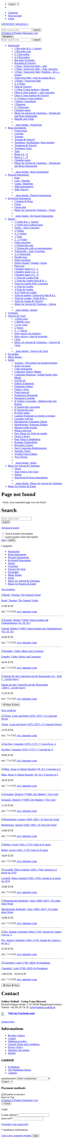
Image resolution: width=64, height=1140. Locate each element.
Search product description (19, 533)
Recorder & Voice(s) (25, 63)
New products (8, 710)
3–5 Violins (20, 233)
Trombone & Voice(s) (25, 145)
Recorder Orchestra (24, 60)
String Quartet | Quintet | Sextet (30, 263)
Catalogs (12, 1072)
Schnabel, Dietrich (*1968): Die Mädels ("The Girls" (28, 799)
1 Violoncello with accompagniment (33, 248)
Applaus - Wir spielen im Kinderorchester (35, 362)
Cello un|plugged (23, 368)
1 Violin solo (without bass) (28, 224)
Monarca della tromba (25, 427)
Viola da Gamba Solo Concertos (31, 283)
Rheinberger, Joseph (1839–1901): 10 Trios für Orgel (28, 825)
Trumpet (18, 136)
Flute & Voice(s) (23, 86)
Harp (17, 177)
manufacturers (8, 1078)
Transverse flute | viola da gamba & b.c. (34, 77)
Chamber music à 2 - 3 (26, 268)
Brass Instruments (17, 127)
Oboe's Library (22, 436)
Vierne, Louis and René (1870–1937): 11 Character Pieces (31, 724)
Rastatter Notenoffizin (25, 442)
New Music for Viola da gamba (30, 433)
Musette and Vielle (24, 119)
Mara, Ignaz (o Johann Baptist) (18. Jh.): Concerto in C (29, 774)
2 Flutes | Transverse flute (27, 80)
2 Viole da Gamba (23, 286)
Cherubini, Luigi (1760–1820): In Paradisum (24, 968)
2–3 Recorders (22, 54)
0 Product (6, 33)
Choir (17, 339)
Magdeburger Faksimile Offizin (30, 421)
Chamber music (22, 110)
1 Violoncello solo (23, 245)
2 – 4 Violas (20, 239)
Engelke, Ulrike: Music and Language (21, 656)
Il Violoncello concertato (27, 407)
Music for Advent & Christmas (24, 465)
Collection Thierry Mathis (27, 371)
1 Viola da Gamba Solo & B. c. (30, 280)
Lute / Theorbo (22, 180)
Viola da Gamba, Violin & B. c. (30, 298)
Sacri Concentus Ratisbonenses (30, 448)
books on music (22, 365)
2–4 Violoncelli (22, 254)
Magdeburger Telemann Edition (30, 424)
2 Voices (18, 327)
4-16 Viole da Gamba (25, 292)
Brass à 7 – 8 (21, 157)
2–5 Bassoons (21, 107)
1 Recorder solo (22, 51)
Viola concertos (22, 242)
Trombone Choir (23, 148)
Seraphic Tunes (22, 451)
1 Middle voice (22, 321)
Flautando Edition (23, 386)
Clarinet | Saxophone (25, 101)
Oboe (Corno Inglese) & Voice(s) (31, 95)
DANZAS (19, 380)
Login (11, 18)
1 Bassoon (19, 104)
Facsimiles (13, 354)
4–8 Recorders (22, 57)
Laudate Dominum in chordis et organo (34, 415)
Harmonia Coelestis (24, 398)
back (3, 540)
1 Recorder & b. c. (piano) (28, 48)
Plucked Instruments (18, 174)
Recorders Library (23, 445)
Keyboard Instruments (19, 198)
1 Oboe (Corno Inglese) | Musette (31, 89)
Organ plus (20, 207)
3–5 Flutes (19, 83)
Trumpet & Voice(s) (24, 139)
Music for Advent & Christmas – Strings (35, 304)
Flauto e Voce (21, 389)
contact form (7, 1021)
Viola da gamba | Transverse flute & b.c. (35, 295)
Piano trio (19, 266)
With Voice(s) (21, 189)
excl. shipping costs (27, 611)
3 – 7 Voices (20, 330)
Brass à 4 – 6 (21, 154)
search (11, 540)
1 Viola (18, 236)
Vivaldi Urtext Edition (25, 454)
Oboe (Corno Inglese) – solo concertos (34, 92)
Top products (8, 589)
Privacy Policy (15, 1047)
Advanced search (10, 527)
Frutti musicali (21, 392)
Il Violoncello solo (23, 410)
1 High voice (21, 318)
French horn (20, 130)
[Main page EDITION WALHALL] (14, 24)
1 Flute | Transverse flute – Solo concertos (36, 69)
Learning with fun (23, 418)
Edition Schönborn (24, 383)
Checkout (13, 12)
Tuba (17, 151)
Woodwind (13, 45)
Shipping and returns (18, 1050)
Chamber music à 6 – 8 (26, 274)
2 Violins (19, 230)
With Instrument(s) (24, 186)
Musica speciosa (22, 430)
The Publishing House (19, 1069)
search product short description (21, 537)
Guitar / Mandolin (23, 183)
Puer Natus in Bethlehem (27, 439)
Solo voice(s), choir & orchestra (30, 336)
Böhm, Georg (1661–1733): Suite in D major (24, 850)
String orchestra (22, 260)
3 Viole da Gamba (23, 289)
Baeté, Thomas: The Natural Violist (19, 600)
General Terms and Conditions (24, 1044)
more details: (28, 124)
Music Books (15, 357)
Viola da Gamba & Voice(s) (28, 301)
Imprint (11, 1053)
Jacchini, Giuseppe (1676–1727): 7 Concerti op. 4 (27, 749)
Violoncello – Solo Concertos (29, 251)
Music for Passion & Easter (22, 486)
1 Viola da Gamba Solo (26, 277)
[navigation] (7, 1097)
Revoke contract (16, 1035)
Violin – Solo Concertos (26, 227)
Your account (15, 15)
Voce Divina (20, 457)
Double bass (20, 257)
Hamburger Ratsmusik (26, 395)
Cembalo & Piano (23, 201)
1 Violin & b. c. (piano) (26, 221)
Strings (11, 218)
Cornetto (18, 133)
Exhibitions (14, 1067)
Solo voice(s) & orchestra (27, 333)
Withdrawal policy (17, 1041)
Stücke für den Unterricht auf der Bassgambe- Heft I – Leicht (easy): (24, 686)
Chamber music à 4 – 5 (26, 271)
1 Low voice (21, 324)
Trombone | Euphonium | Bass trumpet (34, 142)
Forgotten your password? (14, 1124)
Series (11, 360)
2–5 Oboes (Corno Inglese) (28, 98)
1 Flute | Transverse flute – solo (30, 66)
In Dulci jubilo (22, 412)
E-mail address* (9, 1115)
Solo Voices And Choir (26, 471)
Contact (12, 1038)
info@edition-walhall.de (42, 1007)
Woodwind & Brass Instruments (31, 477)
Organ (17, 204)
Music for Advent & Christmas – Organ (34, 210)
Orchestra (13, 313)
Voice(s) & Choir (17, 315)
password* (6, 1118)
